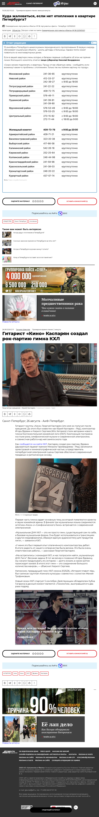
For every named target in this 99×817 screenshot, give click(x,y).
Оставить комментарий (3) (77, 201)
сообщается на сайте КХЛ (33, 444)
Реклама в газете (86, 754)
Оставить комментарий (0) (77, 653)
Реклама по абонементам (46, 757)
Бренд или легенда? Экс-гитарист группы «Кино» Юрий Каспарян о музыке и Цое (52, 630)
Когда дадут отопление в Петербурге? (28, 233)
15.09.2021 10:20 (8, 10)
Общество (16, 30)
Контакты (73, 754)
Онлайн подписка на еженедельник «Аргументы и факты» (43, 754)
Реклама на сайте (26, 757)
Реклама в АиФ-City (67, 757)
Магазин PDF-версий (60, 751)
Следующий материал (51, 810)
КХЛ (53, 408)
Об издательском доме (28, 751)
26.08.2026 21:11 (8, 330)
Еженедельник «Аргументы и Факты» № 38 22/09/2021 (63, 30)
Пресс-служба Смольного (17, 180)
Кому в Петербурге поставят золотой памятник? (32, 257)
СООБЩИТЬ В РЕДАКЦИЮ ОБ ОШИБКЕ (66, 760)
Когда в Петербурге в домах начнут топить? (31, 249)
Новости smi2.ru (10, 322)
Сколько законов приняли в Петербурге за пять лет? (34, 241)
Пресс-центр (45, 751)
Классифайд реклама (86, 757)
